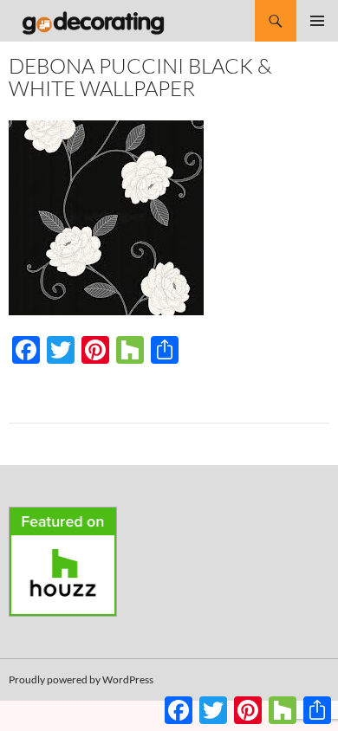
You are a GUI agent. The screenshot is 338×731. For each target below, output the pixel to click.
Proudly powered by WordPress (81, 679)
